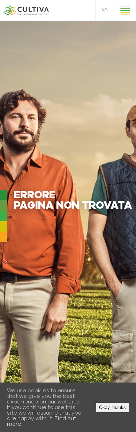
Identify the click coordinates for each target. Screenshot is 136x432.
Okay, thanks (112, 407)
